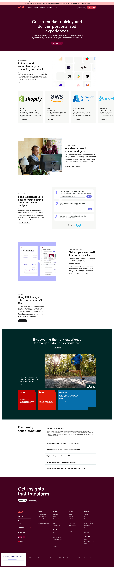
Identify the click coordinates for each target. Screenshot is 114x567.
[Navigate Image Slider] (22, 126)
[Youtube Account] (21, 537)
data (73, 432)
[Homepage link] (20, 512)
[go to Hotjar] (28, 1)
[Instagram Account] (24, 537)
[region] (13, 559)
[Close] (24, 554)
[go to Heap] (25, 1)
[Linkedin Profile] (19, 537)
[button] (54, 84)
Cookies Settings (92, 557)
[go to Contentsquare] (20, 1)
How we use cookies (12, 559)
